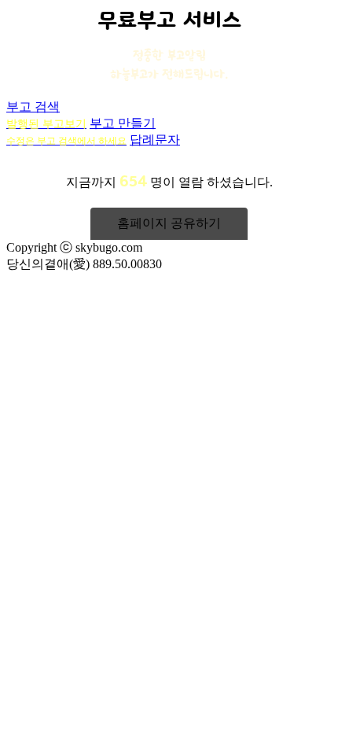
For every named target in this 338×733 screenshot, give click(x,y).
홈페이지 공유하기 (169, 223)
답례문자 (155, 139)
